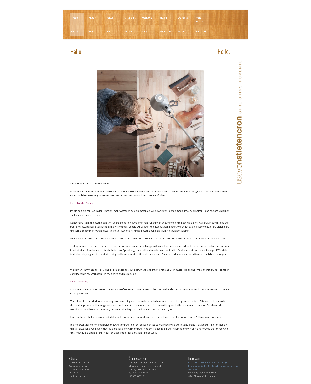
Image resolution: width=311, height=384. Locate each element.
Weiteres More (183, 24)
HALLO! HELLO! (75, 24)
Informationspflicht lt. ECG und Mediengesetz (210, 362)
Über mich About (148, 24)
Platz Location (165, 24)
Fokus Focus (110, 24)
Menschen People (130, 24)
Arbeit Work (92, 24)
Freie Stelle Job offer (201, 24)
